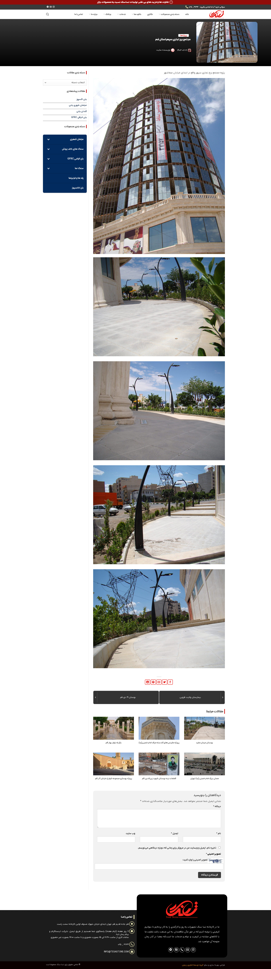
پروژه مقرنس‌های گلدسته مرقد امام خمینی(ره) (159, 743)
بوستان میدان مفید (204, 743)
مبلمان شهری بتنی (78, 105)
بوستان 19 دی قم (128, 697)
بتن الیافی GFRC (79, 117)
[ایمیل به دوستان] (159, 682)
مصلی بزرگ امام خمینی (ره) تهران (204, 778)
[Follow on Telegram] (48, 7)
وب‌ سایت (130, 833)
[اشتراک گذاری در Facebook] (170, 682)
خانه (187, 14)
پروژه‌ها (183, 35)
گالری (150, 14)
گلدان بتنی (81, 111)
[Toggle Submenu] (48, 139)
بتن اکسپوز (81, 99)
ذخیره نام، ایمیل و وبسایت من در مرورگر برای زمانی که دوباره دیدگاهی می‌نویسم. (177, 847)
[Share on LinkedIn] (147, 682)
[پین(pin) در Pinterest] (153, 682)
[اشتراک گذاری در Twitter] (164, 682)
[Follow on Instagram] (54, 7)
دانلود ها (137, 14)
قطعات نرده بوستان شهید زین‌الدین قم (159, 778)
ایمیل (174, 833)
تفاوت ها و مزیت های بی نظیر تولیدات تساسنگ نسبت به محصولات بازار (133, 2)
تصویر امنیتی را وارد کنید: (195, 859)
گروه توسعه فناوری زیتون (192, 965)
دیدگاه (217, 806)
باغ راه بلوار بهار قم (114, 743)
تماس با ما (78, 14)
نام (218, 833)
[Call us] (182, 949)
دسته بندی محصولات (170, 14)
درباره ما (94, 14)
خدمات (122, 14)
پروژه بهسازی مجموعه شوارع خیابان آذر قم (113, 778)
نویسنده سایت (163, 50)
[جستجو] (47, 14)
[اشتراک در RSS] (176, 949)
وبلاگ (108, 14)
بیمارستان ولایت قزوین (190, 697)
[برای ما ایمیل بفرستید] (51, 7)
